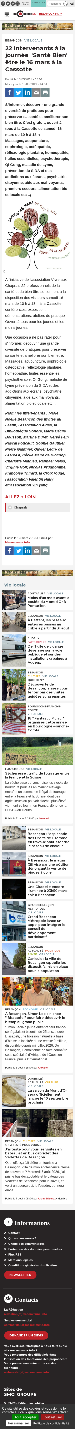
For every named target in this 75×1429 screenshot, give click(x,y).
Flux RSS (14, 1254)
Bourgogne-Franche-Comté (44, 708)
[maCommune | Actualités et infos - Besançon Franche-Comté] (24, 13)
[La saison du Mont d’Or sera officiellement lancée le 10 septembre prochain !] (14, 1084)
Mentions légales (20, 1260)
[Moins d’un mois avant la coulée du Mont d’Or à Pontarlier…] (14, 599)
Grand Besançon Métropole (41, 906)
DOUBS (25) (35, 1078)
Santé (32, 954)
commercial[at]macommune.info (27, 1324)
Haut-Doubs (14, 769)
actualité (35, 950)
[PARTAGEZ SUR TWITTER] (18, 92)
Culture (34, 676)
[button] (65, 3)
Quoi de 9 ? (36, 680)
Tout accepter (25, 1417)
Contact (14, 1232)
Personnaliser (18, 1423)
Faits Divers (37, 642)
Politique (52, 950)
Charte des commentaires (26, 1243)
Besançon (13, 40)
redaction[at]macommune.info (25, 1314)
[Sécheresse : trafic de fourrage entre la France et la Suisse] (37, 751)
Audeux (33, 638)
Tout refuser (52, 1417)
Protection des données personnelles (35, 1249)
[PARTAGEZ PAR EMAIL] (36, 92)
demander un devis (26, 1335)
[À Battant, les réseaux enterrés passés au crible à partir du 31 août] (14, 621)
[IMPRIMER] (45, 92)
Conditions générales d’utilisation (32, 1265)
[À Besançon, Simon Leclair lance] (37, 991)
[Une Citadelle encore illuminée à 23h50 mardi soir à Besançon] (14, 888)
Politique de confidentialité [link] (51, 1423)
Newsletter (20, 1275)
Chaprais (20, 507)
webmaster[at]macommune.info (26, 1372)
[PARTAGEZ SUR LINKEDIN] (27, 92)
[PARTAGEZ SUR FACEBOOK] (9, 92)
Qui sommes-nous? (22, 1238)
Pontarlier (36, 593)
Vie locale (33, 40)
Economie (30, 1009)
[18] (14, 712)
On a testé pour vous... (23, 1144)
